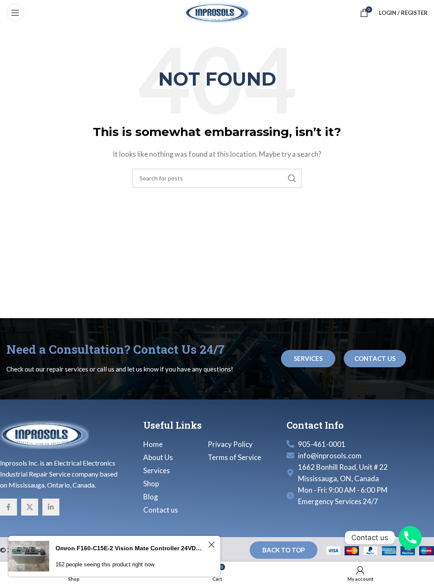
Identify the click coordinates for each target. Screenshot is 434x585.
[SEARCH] (292, 178)
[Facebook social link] (8, 507)
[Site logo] (217, 12)
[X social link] (29, 507)
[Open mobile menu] (15, 12)
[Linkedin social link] (50, 507)
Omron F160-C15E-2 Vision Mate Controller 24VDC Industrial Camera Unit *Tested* (131, 548)
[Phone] (410, 537)
